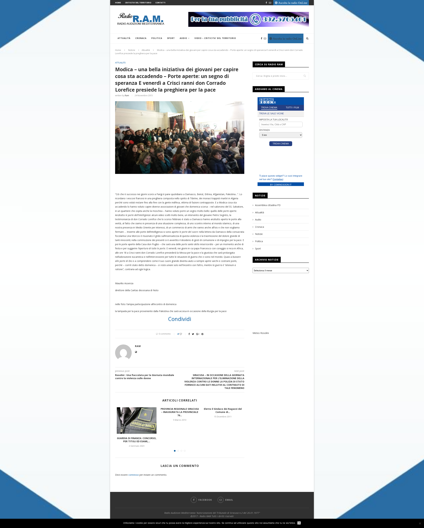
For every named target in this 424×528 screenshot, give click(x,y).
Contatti (160, 2)
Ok (299, 523)
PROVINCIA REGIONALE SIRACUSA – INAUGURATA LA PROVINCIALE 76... (180, 412)
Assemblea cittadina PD (268, 205)
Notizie (131, 50)
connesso (133, 474)
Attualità (124, 38)
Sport (171, 38)
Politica (156, 38)
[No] (420, 523)
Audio (183, 38)
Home (118, 2)
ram (127, 95)
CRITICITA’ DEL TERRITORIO (138, 2)
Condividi (179, 319)
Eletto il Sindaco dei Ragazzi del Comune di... (223, 410)
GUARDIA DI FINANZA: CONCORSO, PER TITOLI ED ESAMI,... (136, 440)
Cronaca (140, 38)
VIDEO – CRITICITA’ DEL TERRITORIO (215, 38)
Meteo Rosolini (261, 333)
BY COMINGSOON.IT (281, 185)
